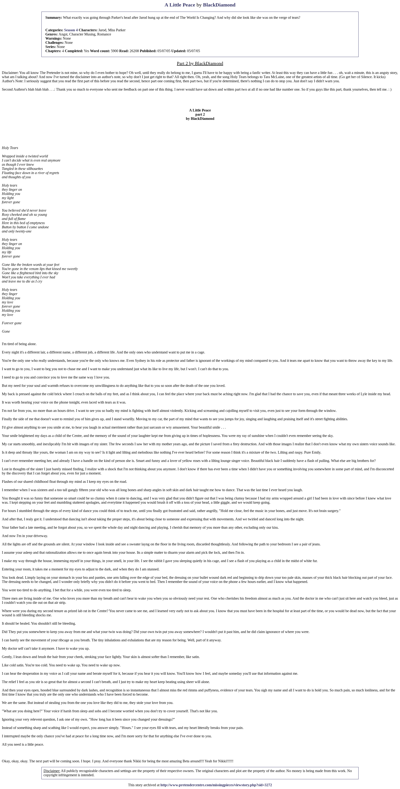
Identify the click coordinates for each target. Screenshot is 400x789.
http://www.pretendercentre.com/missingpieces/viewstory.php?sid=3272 (216, 785)
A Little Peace (180, 5)
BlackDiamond (219, 5)
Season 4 (71, 30)
